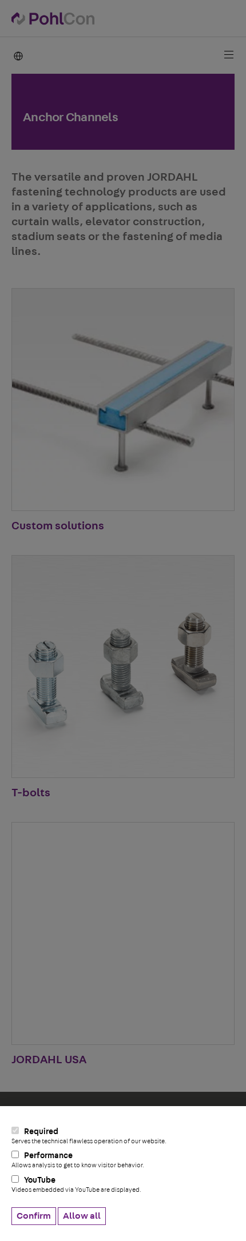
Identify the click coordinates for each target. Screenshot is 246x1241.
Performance (77, 1160)
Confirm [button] (34, 1215)
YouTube (76, 1184)
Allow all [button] (82, 1215)
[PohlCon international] (17, 55)
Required (88, 1136)
